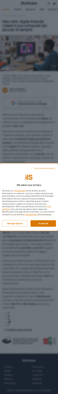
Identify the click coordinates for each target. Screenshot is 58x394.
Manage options (15, 223)
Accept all (43, 223)
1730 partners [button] (19, 190)
